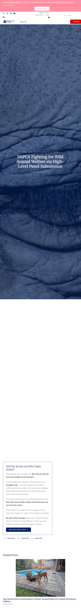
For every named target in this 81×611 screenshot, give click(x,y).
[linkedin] (4, 17)
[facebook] (4, 13)
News (49, 152)
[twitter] (7, 13)
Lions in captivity (39, 152)
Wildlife (55, 152)
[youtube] (14, 13)
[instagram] (11, 13)
